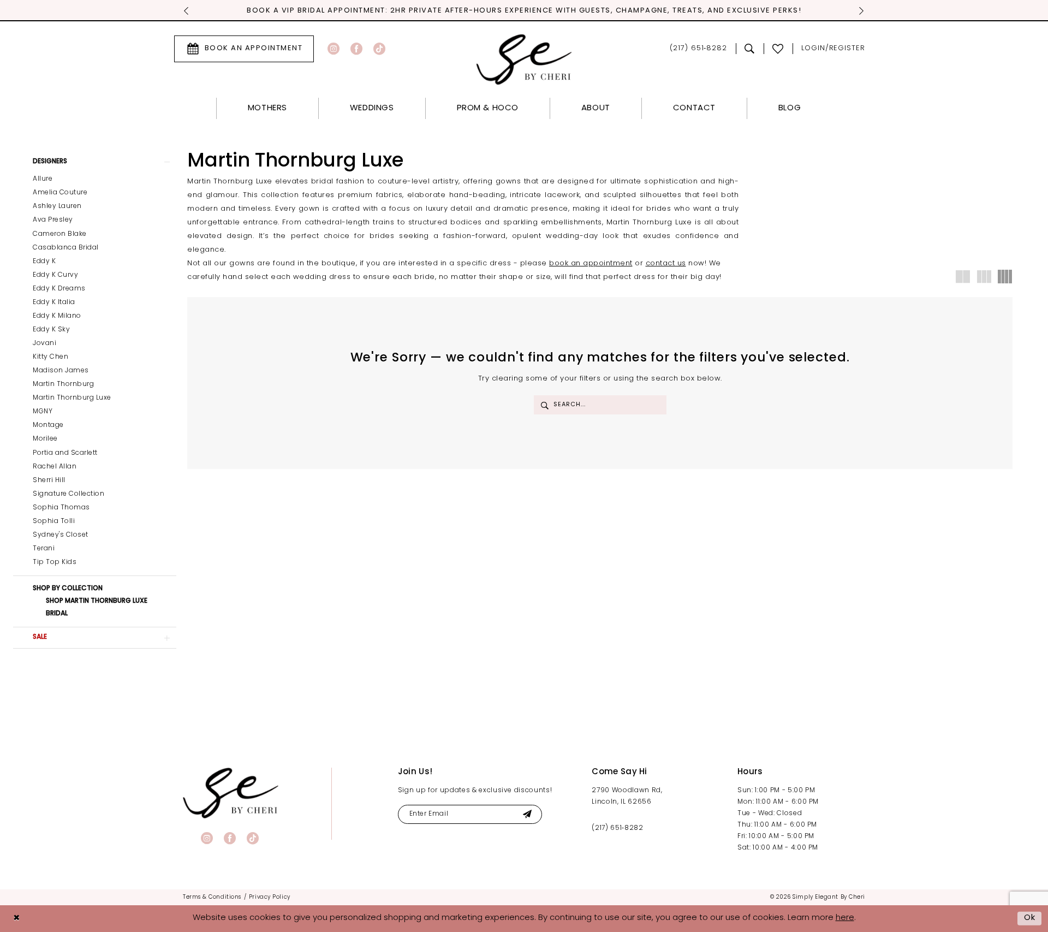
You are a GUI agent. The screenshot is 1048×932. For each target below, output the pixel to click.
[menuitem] (244, 48)
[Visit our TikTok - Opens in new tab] (379, 49)
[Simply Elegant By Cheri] (524, 59)
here (845, 918)
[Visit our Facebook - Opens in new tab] (356, 49)
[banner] (230, 793)
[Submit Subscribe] (527, 814)
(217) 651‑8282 (617, 828)
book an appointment (591, 263)
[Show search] (750, 48)
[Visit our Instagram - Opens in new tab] (333, 49)
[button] (833, 48)
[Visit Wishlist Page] (778, 48)
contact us (666, 263)
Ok (1030, 918)
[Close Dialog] (16, 918)
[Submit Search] (545, 404)
